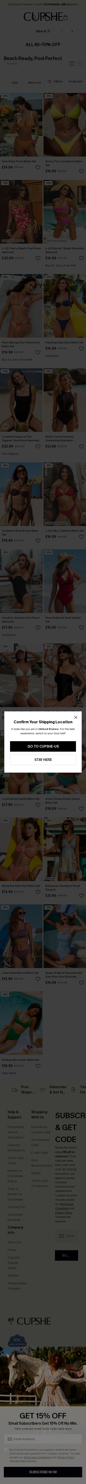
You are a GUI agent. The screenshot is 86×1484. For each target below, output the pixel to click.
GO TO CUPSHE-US (43, 746)
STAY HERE (43, 760)
